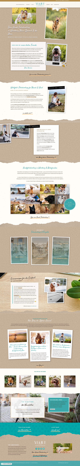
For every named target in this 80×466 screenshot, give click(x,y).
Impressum (66, 462)
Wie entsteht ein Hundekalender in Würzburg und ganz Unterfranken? (62, 346)
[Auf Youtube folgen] (44, 449)
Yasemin (48, 4)
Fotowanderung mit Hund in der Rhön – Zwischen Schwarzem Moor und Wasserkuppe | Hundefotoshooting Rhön (18, 348)
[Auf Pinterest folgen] (39, 449)
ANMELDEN (53, 409)
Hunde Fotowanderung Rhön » (60, 258)
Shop (52, 4)
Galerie (27, 4)
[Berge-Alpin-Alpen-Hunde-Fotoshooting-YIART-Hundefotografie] (18, 203)
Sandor (35, 306)
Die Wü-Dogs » (40, 258)
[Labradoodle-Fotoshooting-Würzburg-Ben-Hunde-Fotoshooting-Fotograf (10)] (47, 193)
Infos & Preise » (19, 257)
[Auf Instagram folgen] (41, 449)
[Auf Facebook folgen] (36, 449)
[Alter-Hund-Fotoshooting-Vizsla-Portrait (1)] (47, 213)
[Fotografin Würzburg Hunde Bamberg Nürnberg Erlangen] (62, 213)
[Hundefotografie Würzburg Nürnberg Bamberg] (32, 193)
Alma (32, 306)
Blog (33, 4)
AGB (59, 462)
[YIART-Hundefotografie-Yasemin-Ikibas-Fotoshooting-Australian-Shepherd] (62, 203)
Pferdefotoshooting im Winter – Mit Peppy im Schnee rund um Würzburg (39, 348)
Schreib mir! (56, 4)
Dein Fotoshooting (20, 4)
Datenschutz (62, 462)
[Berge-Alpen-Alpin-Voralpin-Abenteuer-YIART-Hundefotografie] (18, 193)
